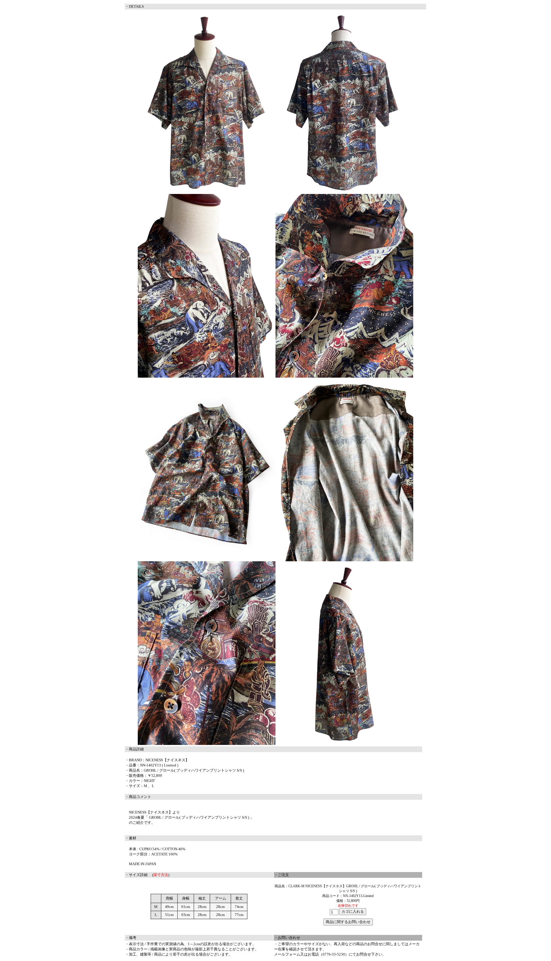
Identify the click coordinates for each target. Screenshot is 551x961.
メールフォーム (287, 954)
